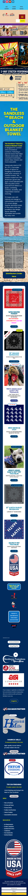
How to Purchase (8, 802)
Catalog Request (8, 834)
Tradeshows (7, 830)
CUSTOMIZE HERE (14, 361)
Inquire (14, 701)
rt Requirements (9, 824)
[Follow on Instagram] (7, 1)
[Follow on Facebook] (4, 1)
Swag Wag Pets (14, 646)
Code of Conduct (8, 812)
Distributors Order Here (14, 275)
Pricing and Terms (9, 805)
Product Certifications (10, 810)
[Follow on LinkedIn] (13, 1)
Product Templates (9, 826)
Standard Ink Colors (9, 828)
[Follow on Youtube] (10, 1)
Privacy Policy (8, 807)
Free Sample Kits (8, 832)
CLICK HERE (14, 326)
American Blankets (14, 642)
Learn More (14, 796)
